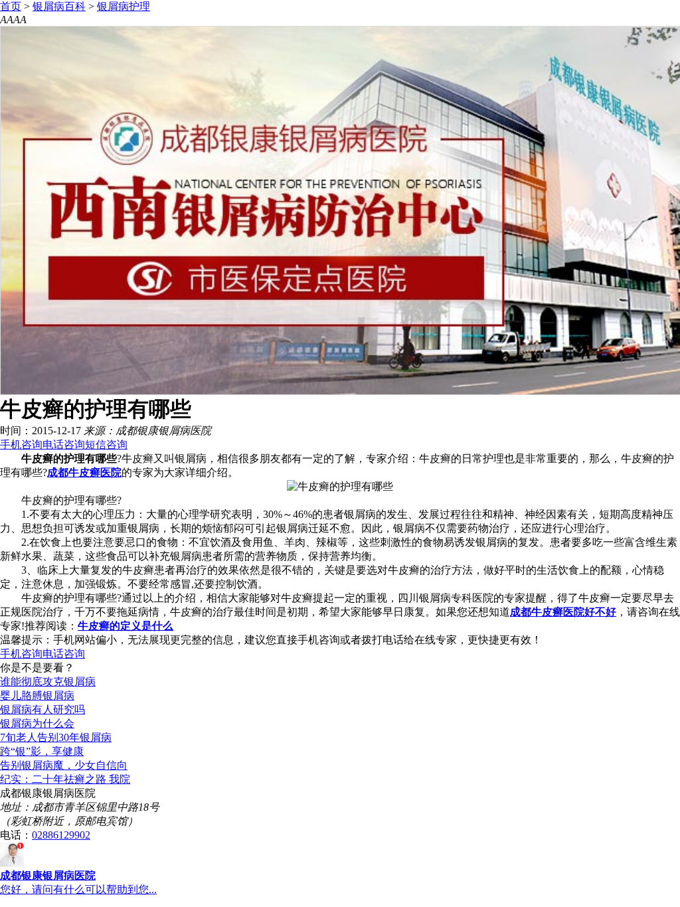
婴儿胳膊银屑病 (37, 695)
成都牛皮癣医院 (84, 472)
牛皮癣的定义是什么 (125, 625)
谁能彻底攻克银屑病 (48, 681)
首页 (10, 6)
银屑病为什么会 (37, 723)
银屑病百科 (59, 6)
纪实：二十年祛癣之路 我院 (65, 779)
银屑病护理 (123, 6)
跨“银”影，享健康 (42, 751)
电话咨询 (63, 444)
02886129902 (61, 835)
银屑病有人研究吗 (42, 709)
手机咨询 (21, 444)
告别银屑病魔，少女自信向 (64, 765)
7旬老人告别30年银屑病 (56, 737)
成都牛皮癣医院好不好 (563, 612)
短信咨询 (106, 444)
